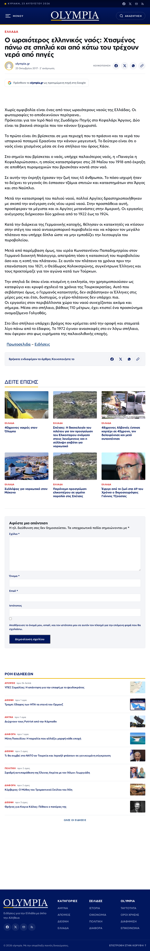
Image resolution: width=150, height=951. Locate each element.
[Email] (136, 3)
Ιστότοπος (15, 605)
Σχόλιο (14, 534)
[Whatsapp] (133, 65)
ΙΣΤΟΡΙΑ (94, 908)
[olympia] (75, 16)
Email (13, 591)
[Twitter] (130, 3)
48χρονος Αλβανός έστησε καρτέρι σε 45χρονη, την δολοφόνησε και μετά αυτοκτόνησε (121, 433)
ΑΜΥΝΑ (63, 908)
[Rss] (142, 3)
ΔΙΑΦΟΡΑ (95, 928)
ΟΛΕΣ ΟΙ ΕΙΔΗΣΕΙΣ (75, 820)
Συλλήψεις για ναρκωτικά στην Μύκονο (26, 490)
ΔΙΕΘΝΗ (63, 921)
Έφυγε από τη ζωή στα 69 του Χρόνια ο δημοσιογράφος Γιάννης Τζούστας (122, 492)
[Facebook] (124, 3)
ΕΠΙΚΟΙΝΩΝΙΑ (130, 928)
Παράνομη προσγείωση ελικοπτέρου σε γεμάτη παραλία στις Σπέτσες (70, 492)
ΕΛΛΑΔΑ (11, 31)
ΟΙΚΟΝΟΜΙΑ (97, 915)
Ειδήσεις (42, 344)
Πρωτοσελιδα (19, 344)
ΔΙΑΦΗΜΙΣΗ (129, 921)
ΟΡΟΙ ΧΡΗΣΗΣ (130, 915)
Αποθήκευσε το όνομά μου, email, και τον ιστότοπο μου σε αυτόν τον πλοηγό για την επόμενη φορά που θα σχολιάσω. (75, 627)
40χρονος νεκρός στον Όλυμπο (21, 429)
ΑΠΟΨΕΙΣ (64, 915)
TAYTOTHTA (128, 908)
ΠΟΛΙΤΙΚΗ (95, 921)
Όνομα (14, 576)
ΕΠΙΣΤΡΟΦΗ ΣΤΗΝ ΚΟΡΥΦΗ (128, 945)
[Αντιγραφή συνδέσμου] (141, 65)
